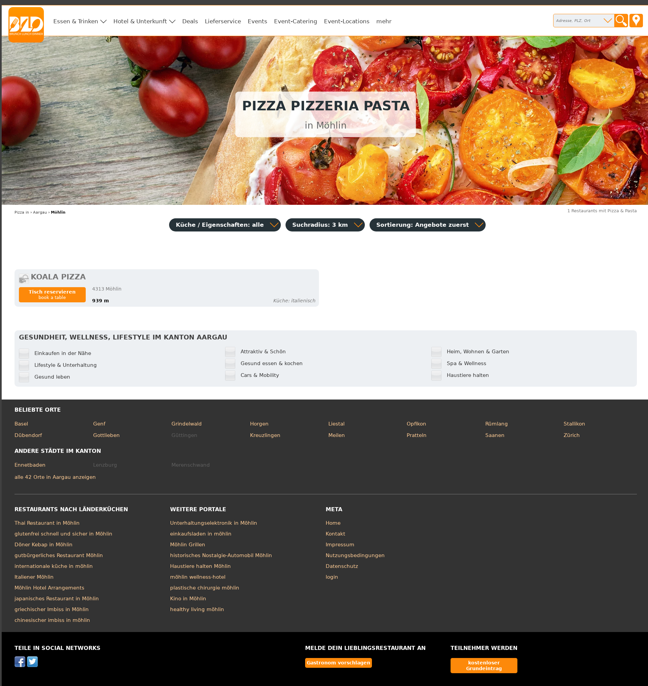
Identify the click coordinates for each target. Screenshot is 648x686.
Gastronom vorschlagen (338, 662)
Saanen (495, 435)
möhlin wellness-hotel (197, 577)
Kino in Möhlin (188, 599)
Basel (21, 424)
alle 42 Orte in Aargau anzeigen (55, 477)
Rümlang (496, 424)
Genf (99, 424)
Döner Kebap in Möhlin (44, 545)
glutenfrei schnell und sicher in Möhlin (63, 534)
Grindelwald (186, 424)
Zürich (572, 435)
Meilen (336, 435)
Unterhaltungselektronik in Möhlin (213, 523)
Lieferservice (223, 21)
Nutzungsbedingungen (355, 555)
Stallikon (574, 424)
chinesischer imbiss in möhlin (52, 620)
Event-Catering (295, 21)
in (22, 212)
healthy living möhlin (197, 609)
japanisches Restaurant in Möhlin (57, 599)
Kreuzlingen (265, 435)
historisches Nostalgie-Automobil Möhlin (221, 555)
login (332, 577)
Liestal (336, 424)
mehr (384, 21)
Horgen (259, 424)
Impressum (340, 545)
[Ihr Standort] (636, 20)
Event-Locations (347, 21)
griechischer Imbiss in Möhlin (52, 609)
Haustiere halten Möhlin (200, 566)
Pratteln (417, 435)
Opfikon (416, 424)
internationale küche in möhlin (54, 566)
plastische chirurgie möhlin (204, 588)
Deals (190, 21)
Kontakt (335, 534)
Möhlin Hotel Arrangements (49, 588)
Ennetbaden (30, 465)
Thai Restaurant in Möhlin (47, 523)
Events (257, 21)
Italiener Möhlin (34, 577)
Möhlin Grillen (187, 545)
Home (333, 523)
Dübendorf (28, 435)
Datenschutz (342, 566)
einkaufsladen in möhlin (201, 534)
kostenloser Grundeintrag (484, 665)
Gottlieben (106, 435)
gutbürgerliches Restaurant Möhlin (59, 555)
